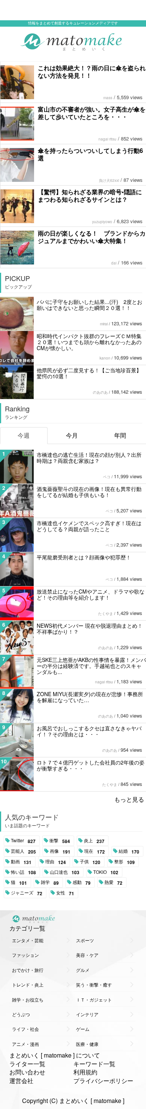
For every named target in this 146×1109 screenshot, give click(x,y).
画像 (60, 851)
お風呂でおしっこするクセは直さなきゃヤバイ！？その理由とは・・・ (89, 731)
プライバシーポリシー (103, 1080)
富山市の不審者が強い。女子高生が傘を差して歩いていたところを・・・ (92, 113)
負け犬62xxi (109, 180)
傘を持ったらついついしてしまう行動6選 (90, 154)
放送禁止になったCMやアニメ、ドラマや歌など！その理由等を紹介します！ (91, 594)
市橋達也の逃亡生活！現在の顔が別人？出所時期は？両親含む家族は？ (89, 457)
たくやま (105, 613)
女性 (65, 893)
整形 (124, 862)
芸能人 (23, 851)
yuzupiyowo (102, 221)
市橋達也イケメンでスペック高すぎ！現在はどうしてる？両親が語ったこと (89, 526)
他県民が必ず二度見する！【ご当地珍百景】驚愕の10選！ (89, 373)
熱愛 (113, 882)
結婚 (129, 851)
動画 (21, 862)
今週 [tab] (24, 435)
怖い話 (23, 872)
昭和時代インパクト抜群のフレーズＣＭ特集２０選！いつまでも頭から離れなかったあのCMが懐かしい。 (89, 342)
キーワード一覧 (94, 1063)
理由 (55, 862)
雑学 (50, 882)
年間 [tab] (120, 435)
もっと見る (129, 799)
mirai (104, 323)
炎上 (94, 841)
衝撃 (59, 841)
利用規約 (85, 1072)
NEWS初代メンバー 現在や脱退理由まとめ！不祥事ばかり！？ (90, 628)
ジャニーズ (26, 893)
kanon (105, 358)
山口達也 (64, 872)
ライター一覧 (27, 1063)
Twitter (23, 841)
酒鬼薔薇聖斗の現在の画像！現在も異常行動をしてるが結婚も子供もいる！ (89, 492)
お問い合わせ (27, 1072)
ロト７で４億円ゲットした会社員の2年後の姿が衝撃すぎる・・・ (91, 765)
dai (113, 263)
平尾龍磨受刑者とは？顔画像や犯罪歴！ (84, 557)
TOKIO (105, 872)
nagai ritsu (107, 139)
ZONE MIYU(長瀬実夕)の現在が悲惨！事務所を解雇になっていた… (90, 697)
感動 (82, 882)
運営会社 (21, 1080)
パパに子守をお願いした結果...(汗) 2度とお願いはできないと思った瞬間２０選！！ (89, 304)
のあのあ (100, 392)
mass (107, 97)
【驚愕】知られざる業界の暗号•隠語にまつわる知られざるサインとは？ (90, 195)
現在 (94, 851)
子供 (90, 862)
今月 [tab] (72, 435)
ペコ (106, 476)
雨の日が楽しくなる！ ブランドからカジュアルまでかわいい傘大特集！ (92, 237)
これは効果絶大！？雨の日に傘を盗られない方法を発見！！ (92, 71)
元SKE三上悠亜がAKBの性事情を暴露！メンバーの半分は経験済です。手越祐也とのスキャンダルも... (91, 665)
